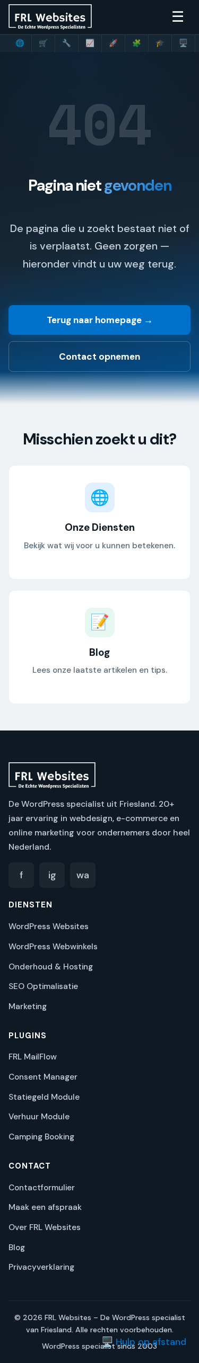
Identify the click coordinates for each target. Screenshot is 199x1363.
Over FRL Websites (44, 1227)
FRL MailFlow (32, 1057)
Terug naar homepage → (100, 320)
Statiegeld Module (44, 1097)
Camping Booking (41, 1137)
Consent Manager (42, 1077)
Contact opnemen (99, 356)
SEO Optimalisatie (43, 986)
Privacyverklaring (41, 1267)
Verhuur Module (39, 1116)
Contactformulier (41, 1187)
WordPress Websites (48, 926)
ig (52, 875)
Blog (16, 1247)
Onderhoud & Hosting (50, 966)
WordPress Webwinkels (53, 946)
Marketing (27, 1006)
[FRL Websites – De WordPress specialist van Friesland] (50, 17)
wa (82, 875)
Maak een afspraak (45, 1207)
